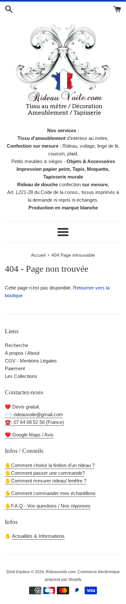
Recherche (16, 345)
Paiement (15, 368)
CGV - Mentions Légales (31, 360)
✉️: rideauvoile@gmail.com (34, 414)
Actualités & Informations (38, 536)
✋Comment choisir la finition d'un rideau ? (50, 465)
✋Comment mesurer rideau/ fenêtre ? (45, 480)
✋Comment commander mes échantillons (50, 493)
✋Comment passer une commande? (45, 473)
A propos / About (22, 353)
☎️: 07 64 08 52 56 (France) (34, 422)
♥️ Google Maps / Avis (29, 434)
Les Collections (21, 376)
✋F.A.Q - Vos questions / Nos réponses (47, 505)
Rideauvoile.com (61, 572)
